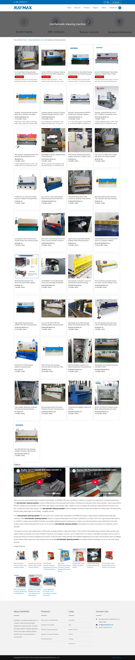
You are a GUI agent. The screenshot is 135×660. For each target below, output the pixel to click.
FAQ (70, 625)
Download (72, 620)
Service (71, 634)
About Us (77, 8)
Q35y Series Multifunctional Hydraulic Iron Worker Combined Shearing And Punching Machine (64, 567)
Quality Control (73, 629)
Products (87, 8)
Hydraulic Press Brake (47, 625)
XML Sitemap (116, 657)
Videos (104, 8)
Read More (46, 77)
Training (71, 639)
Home (69, 8)
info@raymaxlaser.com (106, 625)
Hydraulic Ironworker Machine (50, 634)
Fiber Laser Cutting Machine (49, 620)
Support (95, 8)
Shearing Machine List (35, 40)
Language (115, 2)
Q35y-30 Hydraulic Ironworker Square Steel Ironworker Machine (20, 565)
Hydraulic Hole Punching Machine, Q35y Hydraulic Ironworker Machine (35, 565)
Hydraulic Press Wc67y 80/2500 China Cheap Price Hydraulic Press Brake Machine (34, 592)
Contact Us (113, 8)
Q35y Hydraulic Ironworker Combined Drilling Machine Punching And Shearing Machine (50, 566)
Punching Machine (46, 639)
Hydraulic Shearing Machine (49, 629)
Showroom (72, 643)
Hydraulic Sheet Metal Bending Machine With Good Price (93, 565)
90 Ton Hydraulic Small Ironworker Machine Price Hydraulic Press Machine (108, 565)
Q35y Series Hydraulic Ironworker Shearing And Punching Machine (20, 591)
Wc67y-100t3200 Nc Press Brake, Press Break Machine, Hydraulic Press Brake (50, 592)
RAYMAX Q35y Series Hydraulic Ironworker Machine (79, 565)
